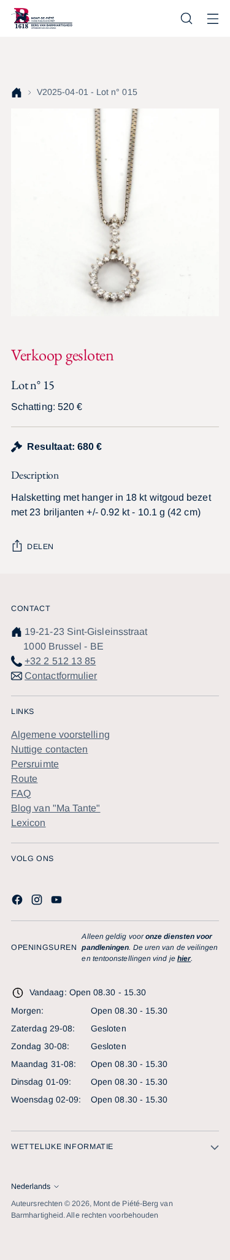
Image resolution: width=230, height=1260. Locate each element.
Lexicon (28, 823)
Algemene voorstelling (60, 734)
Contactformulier (61, 675)
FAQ (21, 793)
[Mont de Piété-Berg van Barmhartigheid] (41, 18)
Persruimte (35, 764)
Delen (40, 546)
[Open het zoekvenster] (186, 18)
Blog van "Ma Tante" (56, 808)
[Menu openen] (212, 18)
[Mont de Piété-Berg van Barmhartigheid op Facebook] (18, 902)
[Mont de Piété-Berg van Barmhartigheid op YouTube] (57, 902)
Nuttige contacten (49, 749)
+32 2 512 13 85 (60, 661)
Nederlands (30, 1186)
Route (24, 778)
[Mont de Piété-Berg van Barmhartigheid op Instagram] (38, 902)
